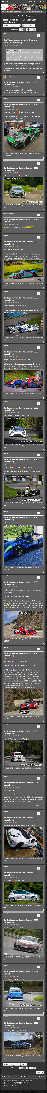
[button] (20, 29)
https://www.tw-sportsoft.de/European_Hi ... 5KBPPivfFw (22, 806)
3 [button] (27, 30)
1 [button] (22, 30)
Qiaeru (21, 1083)
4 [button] (29, 30)
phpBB (13, 1080)
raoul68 (5, 98)
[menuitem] (7, 1)
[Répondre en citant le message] (38, 35)
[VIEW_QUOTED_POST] (20, 50)
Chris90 (11, 50)
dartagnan (10, 76)
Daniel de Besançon (9, 213)
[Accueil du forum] (23, 5)
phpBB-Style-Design (24, 1082)
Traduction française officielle (11, 1083)
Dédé (4, 33)
